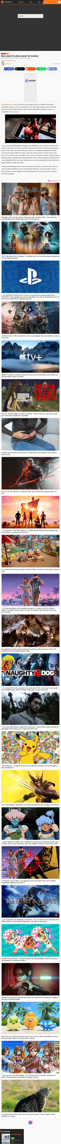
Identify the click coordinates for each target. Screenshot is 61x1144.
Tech (30, 2)
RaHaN (10, 63)
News (7, 53)
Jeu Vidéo (21, 2)
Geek (39, 2)
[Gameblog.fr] (6, 2)
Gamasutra (15, 112)
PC (12, 1136)
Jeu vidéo (3, 53)
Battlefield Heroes (8, 104)
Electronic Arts (18, 1143)
